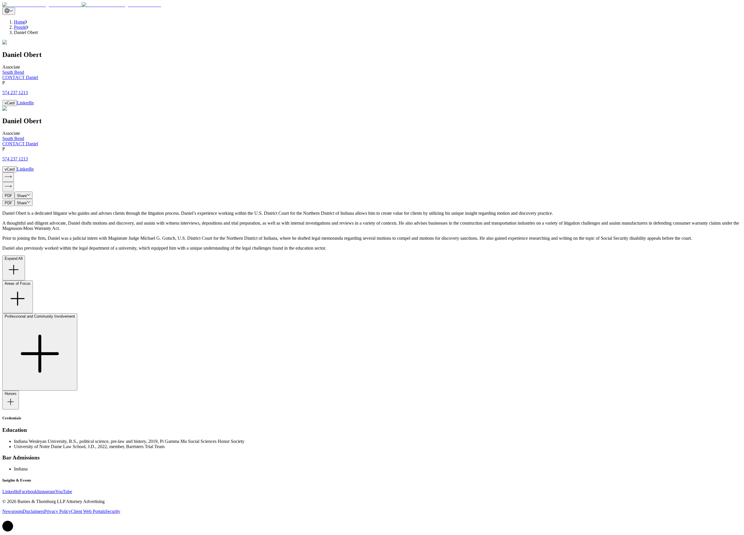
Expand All (14, 258)
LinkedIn (25, 102)
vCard (10, 103)
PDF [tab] (8, 196)
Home (19, 21)
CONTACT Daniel (20, 77)
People (20, 27)
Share (22, 196)
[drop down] (8, 11)
